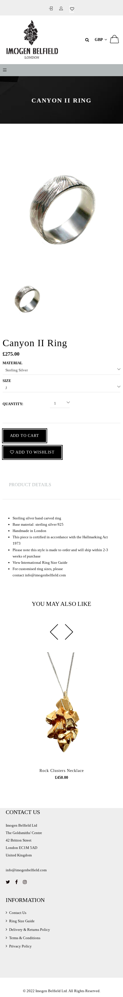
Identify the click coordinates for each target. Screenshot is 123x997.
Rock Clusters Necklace (61, 771)
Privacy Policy (20, 946)
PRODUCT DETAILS (30, 484)
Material (13, 363)
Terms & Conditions (24, 938)
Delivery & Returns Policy (29, 929)
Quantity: (13, 404)
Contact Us (17, 913)
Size (7, 381)
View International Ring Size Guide (40, 562)
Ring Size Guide (22, 921)
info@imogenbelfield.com (45, 575)
